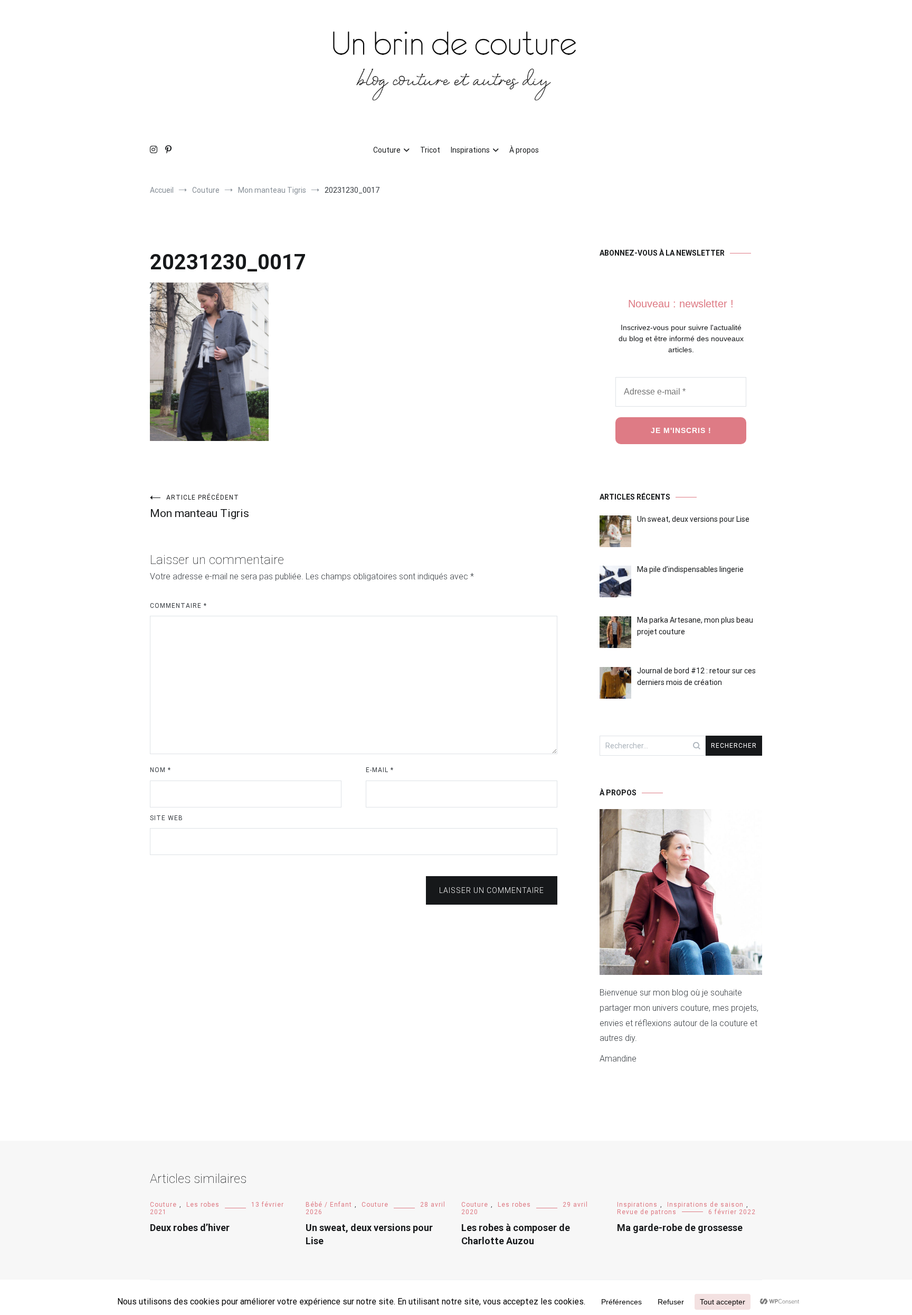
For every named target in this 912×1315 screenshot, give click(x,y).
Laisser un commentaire (491, 890)
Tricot (430, 150)
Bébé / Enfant (329, 1204)
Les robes (203, 1204)
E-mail (380, 770)
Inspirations (470, 150)
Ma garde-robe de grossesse (680, 1227)
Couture (387, 150)
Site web (166, 818)
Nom (160, 770)
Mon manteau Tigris (199, 507)
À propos (524, 150)
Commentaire (178, 605)
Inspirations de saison (705, 1204)
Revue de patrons (647, 1212)
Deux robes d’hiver (190, 1227)
